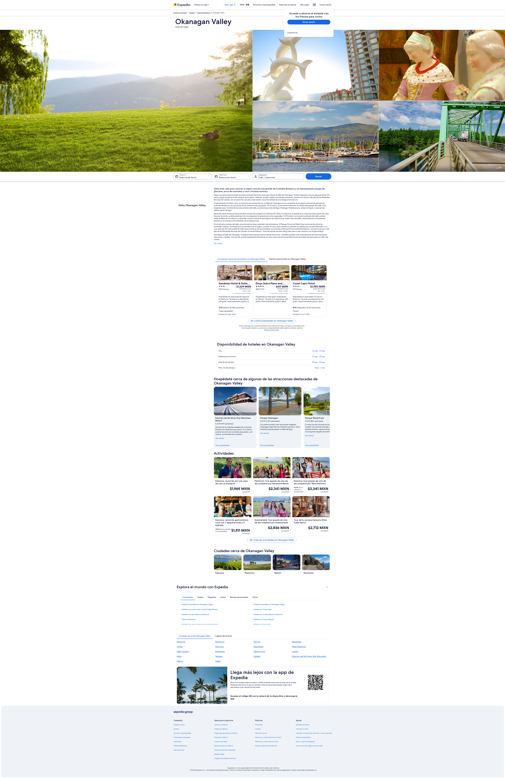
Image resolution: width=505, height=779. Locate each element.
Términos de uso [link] (261, 733)
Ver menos (218, 243)
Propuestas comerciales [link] (182, 737)
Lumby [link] (295, 651)
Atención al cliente (287, 5)
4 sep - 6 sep (320, 368)
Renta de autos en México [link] (223, 746)
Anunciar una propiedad (264, 5)
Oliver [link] (180, 646)
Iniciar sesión (325, 5)
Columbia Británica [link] (203, 13)
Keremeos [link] (220, 651)
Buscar (318, 176)
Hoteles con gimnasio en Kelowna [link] (195, 614)
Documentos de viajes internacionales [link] (309, 746)
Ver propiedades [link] (222, 445)
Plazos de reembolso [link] (303, 737)
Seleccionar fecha (187, 177)
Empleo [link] (176, 729)
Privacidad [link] (259, 725)
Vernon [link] (257, 641)
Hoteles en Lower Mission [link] (263, 619)
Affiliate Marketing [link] (180, 746)
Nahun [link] (180, 661)
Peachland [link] (258, 646)
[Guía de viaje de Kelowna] (228, 565)
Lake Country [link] (183, 651)
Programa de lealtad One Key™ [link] (225, 758)
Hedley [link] (257, 656)
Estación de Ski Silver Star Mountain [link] (309, 656)
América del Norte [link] (180, 13)
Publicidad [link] (177, 742)
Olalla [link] (218, 661)
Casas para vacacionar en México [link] (226, 733)
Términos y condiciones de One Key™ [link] (268, 737)
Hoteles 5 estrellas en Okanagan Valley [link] (269, 604)
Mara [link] (179, 656)
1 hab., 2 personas (266, 177)
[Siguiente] (330, 417)
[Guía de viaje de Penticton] (257, 565)
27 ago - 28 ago (318, 356)
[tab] (241, 259)
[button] (252, 587)
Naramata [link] (296, 641)
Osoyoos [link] (219, 646)
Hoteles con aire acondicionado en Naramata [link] (199, 624)
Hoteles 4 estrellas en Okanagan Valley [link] (197, 604)
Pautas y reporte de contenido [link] (266, 746)
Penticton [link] (219, 641)
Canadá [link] (192, 13)
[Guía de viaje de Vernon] (287, 565)
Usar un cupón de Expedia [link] (305, 742)
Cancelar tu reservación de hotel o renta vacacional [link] (314, 733)
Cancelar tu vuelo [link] (302, 729)
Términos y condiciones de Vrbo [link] (266, 742)
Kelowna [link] (181, 641)
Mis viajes (304, 5)
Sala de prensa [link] (179, 750)
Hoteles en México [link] (221, 729)
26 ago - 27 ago (318, 351)
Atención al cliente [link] (302, 725)
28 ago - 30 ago (318, 362)
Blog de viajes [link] (219, 754)
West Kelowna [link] (299, 646)
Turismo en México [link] (221, 725)
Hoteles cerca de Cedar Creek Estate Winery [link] (199, 609)
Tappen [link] (218, 656)
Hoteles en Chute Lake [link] (262, 609)
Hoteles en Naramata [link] (262, 624)
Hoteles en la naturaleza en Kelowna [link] (268, 614)
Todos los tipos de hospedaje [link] (224, 750)
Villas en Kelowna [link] (188, 619)
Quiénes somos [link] (179, 725)
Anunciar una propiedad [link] (182, 733)
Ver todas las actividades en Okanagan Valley (271, 540)
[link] (309, 32)
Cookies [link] (258, 729)
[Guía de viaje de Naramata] (316, 565)
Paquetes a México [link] (221, 737)
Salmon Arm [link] (259, 651)
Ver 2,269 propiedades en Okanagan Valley (271, 321)
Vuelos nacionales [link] (220, 742)
